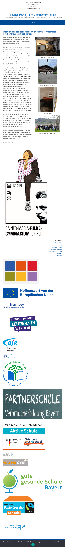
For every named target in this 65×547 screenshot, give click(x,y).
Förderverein (58, 246)
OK (33, 544)
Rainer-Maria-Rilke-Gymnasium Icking (33, 14)
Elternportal (58, 242)
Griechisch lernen (57, 247)
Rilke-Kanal (59, 253)
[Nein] (63, 543)
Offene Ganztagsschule (55, 251)
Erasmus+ (59, 244)
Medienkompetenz (56, 249)
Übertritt (59, 255)
